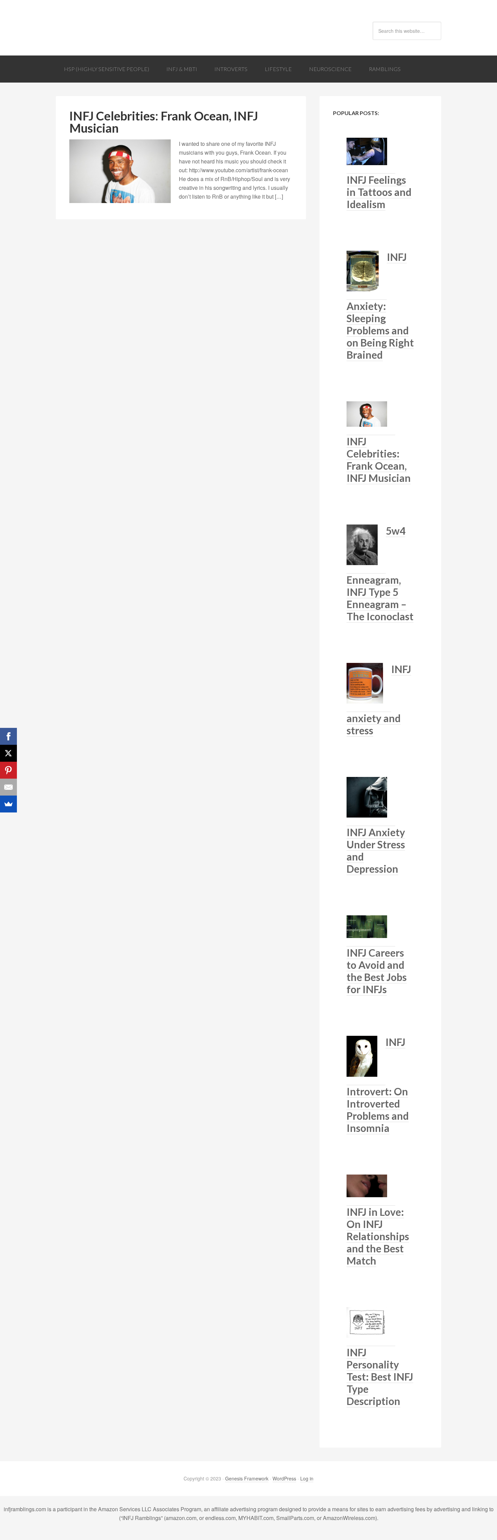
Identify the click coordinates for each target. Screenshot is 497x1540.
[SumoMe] (8, 804)
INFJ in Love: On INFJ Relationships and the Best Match (378, 1236)
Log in (306, 1478)
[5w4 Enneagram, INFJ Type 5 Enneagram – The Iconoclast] (366, 549)
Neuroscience (330, 69)
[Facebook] (8, 736)
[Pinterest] (8, 770)
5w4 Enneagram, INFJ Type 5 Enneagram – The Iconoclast (380, 573)
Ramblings (385, 69)
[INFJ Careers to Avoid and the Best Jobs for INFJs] (371, 930)
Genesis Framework (246, 1478)
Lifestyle (278, 69)
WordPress (284, 1478)
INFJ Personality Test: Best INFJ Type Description (380, 1376)
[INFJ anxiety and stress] (369, 687)
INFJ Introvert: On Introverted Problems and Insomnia (378, 1085)
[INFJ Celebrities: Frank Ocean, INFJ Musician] (371, 418)
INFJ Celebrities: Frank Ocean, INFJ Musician (163, 121)
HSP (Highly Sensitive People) (106, 69)
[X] (8, 753)
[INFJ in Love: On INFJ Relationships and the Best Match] (371, 1190)
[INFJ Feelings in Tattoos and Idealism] (371, 156)
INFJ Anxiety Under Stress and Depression (376, 850)
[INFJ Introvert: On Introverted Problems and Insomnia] (366, 1060)
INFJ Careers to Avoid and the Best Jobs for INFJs (377, 970)
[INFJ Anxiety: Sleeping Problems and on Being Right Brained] (367, 275)
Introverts (230, 69)
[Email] (8, 787)
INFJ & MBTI (181, 69)
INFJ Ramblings (110, 27)
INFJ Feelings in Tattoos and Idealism (379, 192)
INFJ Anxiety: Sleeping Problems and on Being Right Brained (380, 306)
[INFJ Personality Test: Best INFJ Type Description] (371, 1326)
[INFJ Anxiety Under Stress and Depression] (371, 801)
